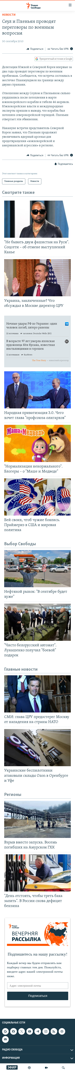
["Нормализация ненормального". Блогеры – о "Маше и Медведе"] (37, 443)
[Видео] (46, 1067)
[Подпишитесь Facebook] (13, 1031)
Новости (9, 15)
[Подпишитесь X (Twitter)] (21, 1031)
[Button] (35, 49)
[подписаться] (5, 1039)
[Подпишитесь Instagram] (45, 1031)
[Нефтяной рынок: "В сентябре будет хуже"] (37, 568)
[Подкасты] (62, 1031)
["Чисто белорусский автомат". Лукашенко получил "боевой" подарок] (37, 622)
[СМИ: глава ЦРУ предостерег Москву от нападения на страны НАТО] (37, 693)
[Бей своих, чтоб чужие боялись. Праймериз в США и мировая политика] (37, 497)
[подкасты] (29, 1067)
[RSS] (54, 1031)
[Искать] (63, 1067)
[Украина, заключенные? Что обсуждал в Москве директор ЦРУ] (37, 277)
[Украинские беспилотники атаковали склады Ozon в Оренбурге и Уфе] (37, 747)
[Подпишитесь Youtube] (29, 1031)
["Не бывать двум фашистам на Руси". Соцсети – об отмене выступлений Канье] (37, 219)
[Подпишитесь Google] (5, 1031)
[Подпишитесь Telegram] (37, 1031)
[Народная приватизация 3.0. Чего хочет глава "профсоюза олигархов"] (37, 389)
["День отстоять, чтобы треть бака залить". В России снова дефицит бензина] (37, 872)
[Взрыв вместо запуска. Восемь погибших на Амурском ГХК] (37, 819)
